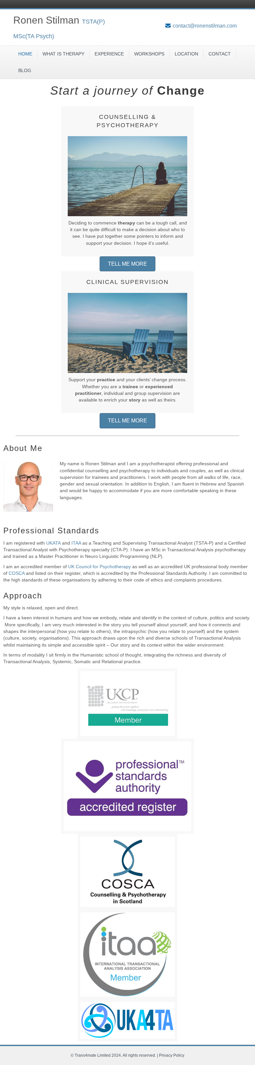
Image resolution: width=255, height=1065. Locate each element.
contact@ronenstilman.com (205, 26)
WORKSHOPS (149, 53)
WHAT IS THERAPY (63, 53)
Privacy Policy (171, 1055)
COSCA (17, 573)
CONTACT (220, 53)
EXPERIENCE (109, 53)
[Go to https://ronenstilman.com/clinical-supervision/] (127, 342)
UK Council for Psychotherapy (99, 566)
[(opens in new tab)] (127, 703)
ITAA (76, 543)
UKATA (53, 543)
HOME (25, 53)
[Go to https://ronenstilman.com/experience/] (127, 181)
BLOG (24, 70)
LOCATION (186, 53)
